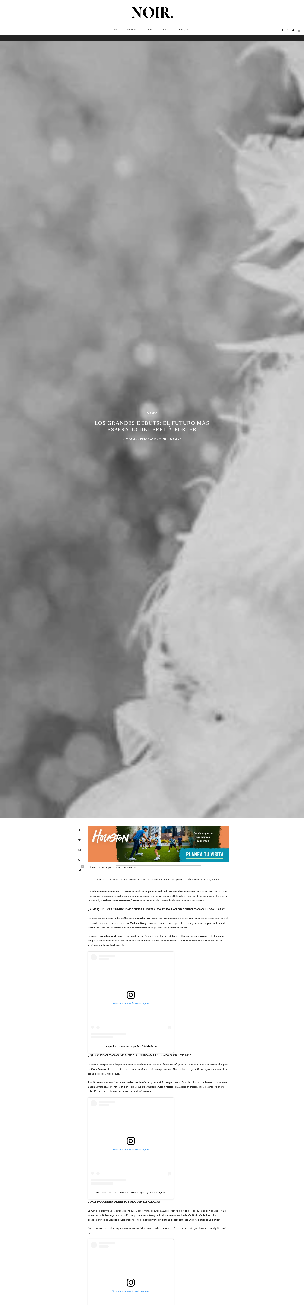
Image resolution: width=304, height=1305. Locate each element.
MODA (152, 413)
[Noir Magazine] (152, 12)
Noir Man (183, 30)
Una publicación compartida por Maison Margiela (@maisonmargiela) (131, 1192)
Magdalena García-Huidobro (153, 438)
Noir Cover (131, 30)
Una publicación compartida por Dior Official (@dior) (131, 1046)
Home (116, 30)
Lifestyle (165, 30)
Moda (149, 30)
